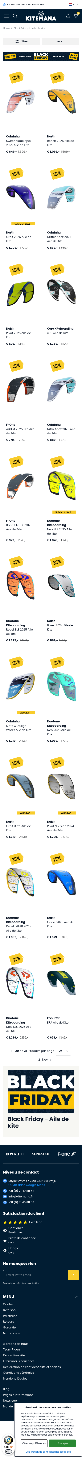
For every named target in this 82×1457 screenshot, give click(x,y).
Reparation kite (14, 1355)
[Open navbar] (6, 16)
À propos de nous (15, 1344)
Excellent (35, 1222)
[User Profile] (67, 16)
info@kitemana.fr (20, 1196)
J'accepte (62, 1443)
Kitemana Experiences (19, 1361)
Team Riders (12, 1349)
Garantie (9, 1327)
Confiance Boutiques (15, 1230)
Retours (8, 1321)
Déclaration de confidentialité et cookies (32, 1367)
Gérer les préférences (34, 1443)
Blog (6, 1389)
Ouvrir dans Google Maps (26, 1185)
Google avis (13, 1250)
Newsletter (10, 1400)
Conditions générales (18, 1372)
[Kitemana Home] (41, 16)
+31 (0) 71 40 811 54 (21, 1190)
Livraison (9, 1310)
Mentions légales (15, 1378)
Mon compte (12, 1333)
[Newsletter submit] (73, 1275)
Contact (9, 1304)
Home (6, 28)
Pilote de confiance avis (22, 1240)
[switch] (8, 1451)
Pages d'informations (18, 1395)
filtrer (24, 41)
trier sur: (60, 41)
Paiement (10, 1316)
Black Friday (21, 28)
